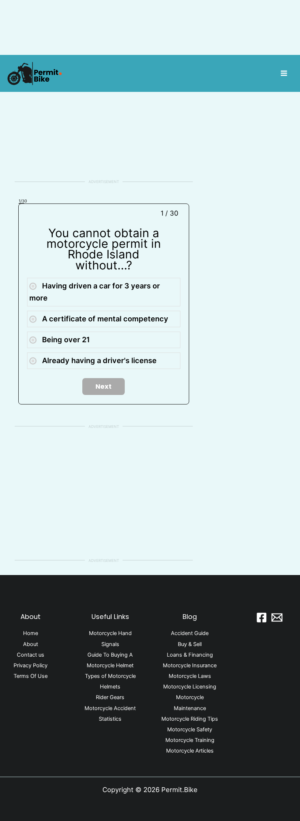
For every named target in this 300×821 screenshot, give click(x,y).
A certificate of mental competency (104, 318)
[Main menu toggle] (284, 73)
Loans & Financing (190, 655)
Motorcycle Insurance (190, 665)
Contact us (30, 655)
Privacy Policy (31, 665)
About (30, 644)
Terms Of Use (31, 676)
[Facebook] (261, 617)
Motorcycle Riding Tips (189, 719)
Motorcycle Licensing (189, 686)
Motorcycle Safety (189, 729)
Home (30, 633)
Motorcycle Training (189, 740)
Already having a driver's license (98, 360)
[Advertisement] (104, 114)
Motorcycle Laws (190, 676)
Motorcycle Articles (190, 750)
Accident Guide (190, 633)
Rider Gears (110, 697)
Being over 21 (65, 339)
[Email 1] (276, 617)
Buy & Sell (190, 644)
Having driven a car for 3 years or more (94, 291)
